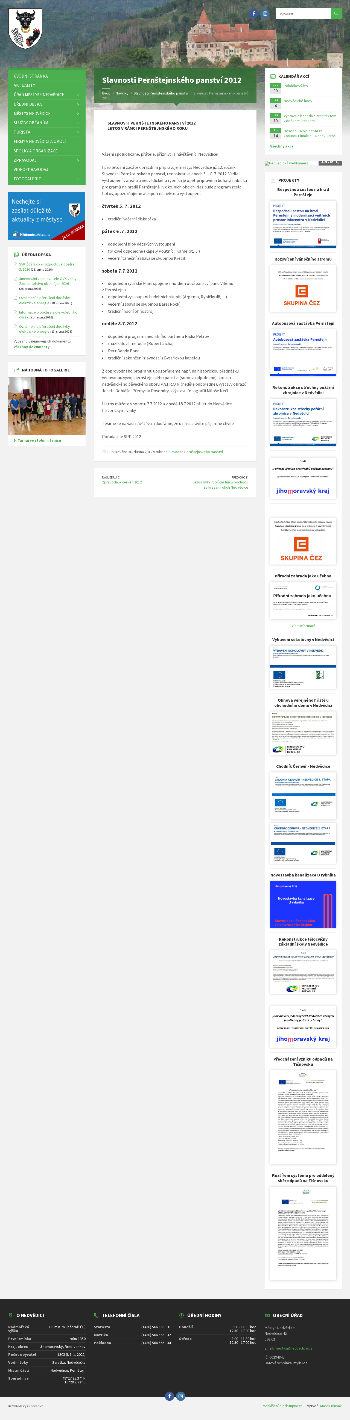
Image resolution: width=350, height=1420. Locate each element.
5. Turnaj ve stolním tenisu (37, 440)
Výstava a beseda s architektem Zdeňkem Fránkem (310, 118)
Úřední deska (36, 254)
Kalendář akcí (293, 76)
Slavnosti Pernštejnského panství (195, 451)
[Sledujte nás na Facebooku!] (253, 13)
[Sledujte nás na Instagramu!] (265, 13)
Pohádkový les (296, 85)
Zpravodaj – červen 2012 (122, 482)
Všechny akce (282, 146)
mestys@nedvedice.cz (294, 1348)
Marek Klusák (331, 1405)
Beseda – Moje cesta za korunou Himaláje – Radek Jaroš (310, 133)
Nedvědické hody (298, 100)
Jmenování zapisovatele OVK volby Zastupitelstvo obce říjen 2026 (48, 281)
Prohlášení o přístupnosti (282, 1405)
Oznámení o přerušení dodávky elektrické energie (44, 300)
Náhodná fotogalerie (46, 370)
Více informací (303, 625)
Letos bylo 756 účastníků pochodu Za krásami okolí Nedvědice (220, 485)
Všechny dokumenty (31, 346)
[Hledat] (336, 13)
